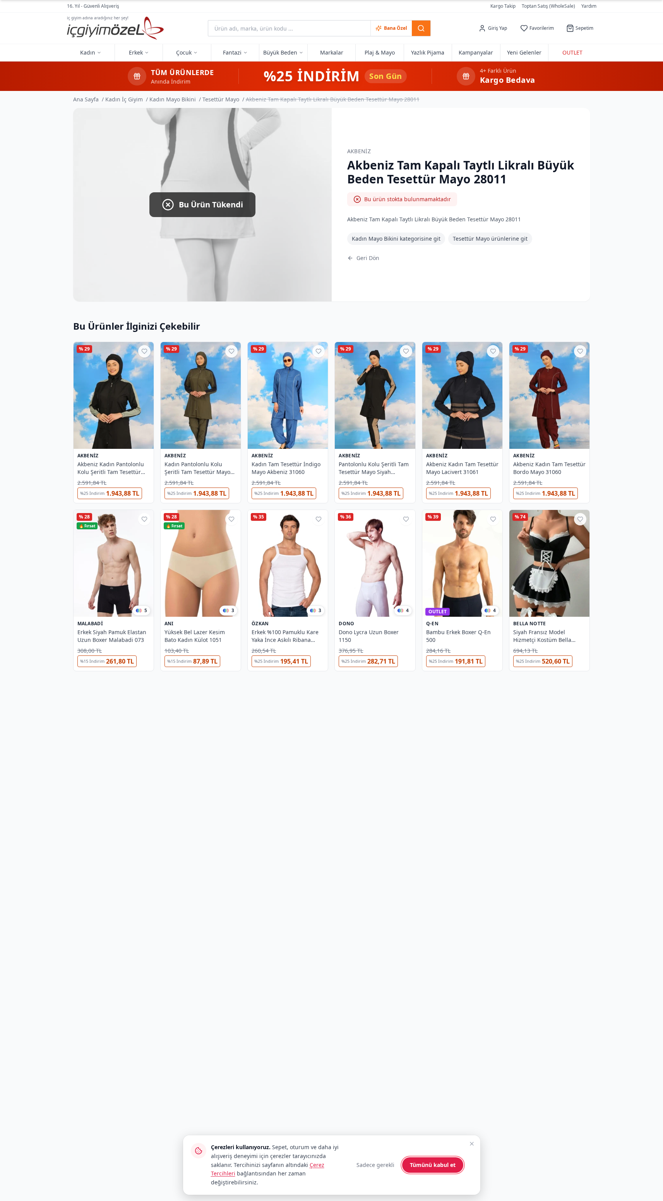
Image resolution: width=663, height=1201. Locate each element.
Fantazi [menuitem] (232, 52)
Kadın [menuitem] (87, 52)
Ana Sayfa (86, 99)
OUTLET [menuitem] (572, 52)
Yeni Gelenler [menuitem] (524, 52)
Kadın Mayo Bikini (172, 99)
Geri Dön (367, 258)
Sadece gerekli (375, 1164)
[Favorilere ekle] (144, 351)
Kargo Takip (503, 6)
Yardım (588, 6)
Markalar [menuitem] (331, 52)
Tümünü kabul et (433, 1164)
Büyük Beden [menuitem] (280, 52)
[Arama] (421, 28)
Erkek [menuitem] (136, 52)
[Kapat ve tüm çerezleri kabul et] (471, 1143)
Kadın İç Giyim (124, 99)
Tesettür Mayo (220, 99)
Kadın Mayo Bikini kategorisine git (396, 238)
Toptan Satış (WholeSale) (548, 6)
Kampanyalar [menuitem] (476, 52)
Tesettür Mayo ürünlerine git (490, 238)
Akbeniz (359, 151)
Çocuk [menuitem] (184, 52)
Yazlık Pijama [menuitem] (427, 52)
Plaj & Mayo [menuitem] (380, 52)
